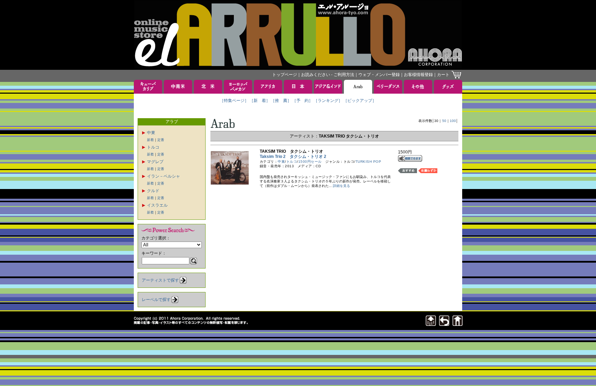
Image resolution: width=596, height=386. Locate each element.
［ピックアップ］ (359, 100)
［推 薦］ (281, 100)
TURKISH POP (368, 161)
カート (443, 74)
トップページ (284, 74)
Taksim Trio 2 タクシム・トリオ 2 (293, 156)
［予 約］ (302, 100)
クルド (153, 190)
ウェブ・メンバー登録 (379, 74)
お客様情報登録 (418, 74)
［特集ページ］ (234, 100)
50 (444, 121)
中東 (151, 132)
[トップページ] (458, 324)
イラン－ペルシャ (163, 176)
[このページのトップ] (431, 324)
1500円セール (310, 161)
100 (453, 121)
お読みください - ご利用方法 (327, 74)
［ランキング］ (328, 100)
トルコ (153, 147)
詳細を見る (341, 186)
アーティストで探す (160, 280)
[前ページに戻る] (444, 324)
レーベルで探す (156, 299)
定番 (160, 140)
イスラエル (157, 205)
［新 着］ (259, 100)
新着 (150, 140)
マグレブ (155, 161)
